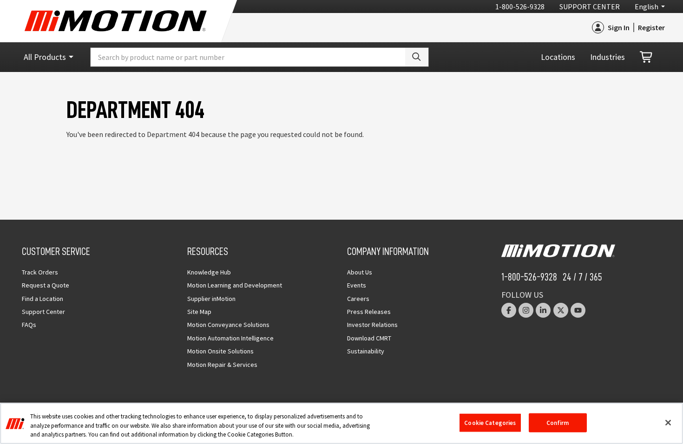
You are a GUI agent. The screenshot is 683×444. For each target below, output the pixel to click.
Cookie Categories (490, 422)
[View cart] (646, 57)
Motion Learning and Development (234, 285)
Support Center (589, 6)
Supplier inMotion (211, 298)
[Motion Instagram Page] (526, 310)
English (646, 6)
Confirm (557, 422)
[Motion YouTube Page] (578, 310)
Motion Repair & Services (222, 364)
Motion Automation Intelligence (230, 338)
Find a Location (42, 298)
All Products (45, 57)
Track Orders (40, 272)
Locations (558, 57)
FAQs (29, 324)
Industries (607, 57)
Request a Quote (45, 285)
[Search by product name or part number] (416, 57)
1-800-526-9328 (520, 6)
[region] (341, 423)
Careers (358, 298)
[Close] (668, 422)
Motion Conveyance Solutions (228, 324)
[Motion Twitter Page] (560, 310)
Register (651, 27)
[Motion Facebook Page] (508, 310)
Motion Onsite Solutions (220, 351)
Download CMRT (369, 338)
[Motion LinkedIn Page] (543, 310)
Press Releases (369, 311)
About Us (359, 272)
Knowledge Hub (209, 272)
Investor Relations (372, 324)
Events (356, 285)
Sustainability (365, 351)
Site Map (199, 311)
